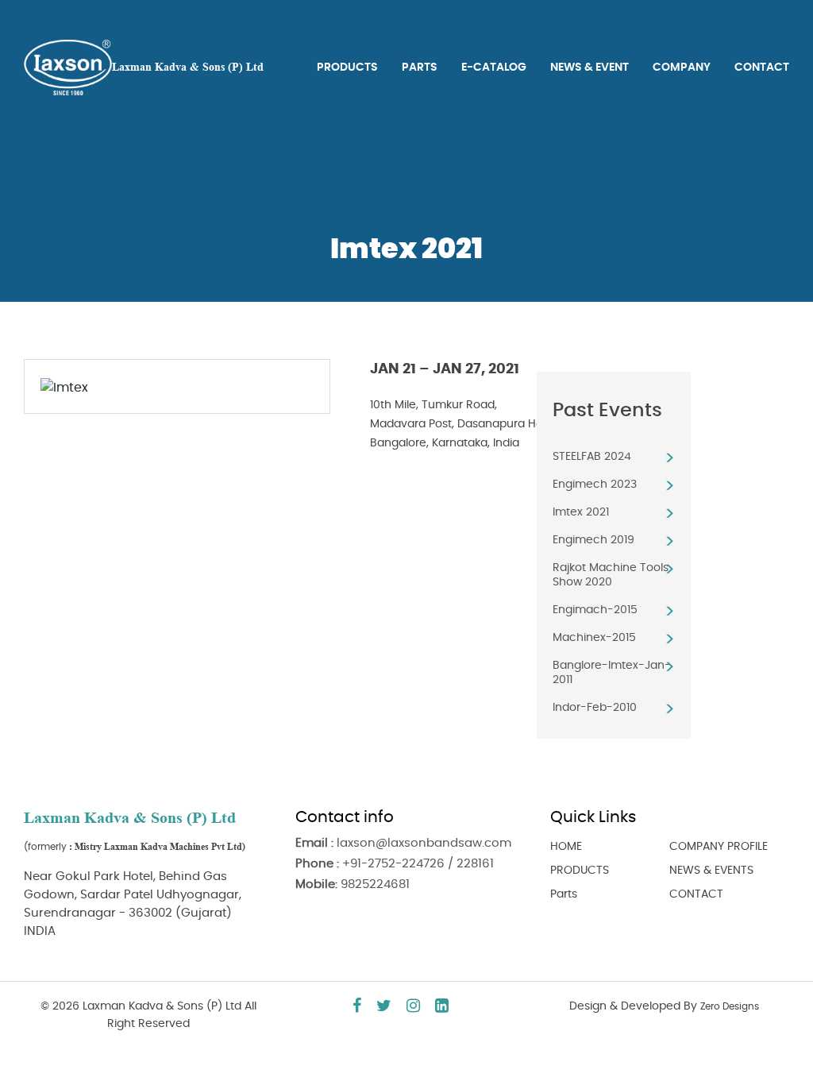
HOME (566, 846)
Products (347, 67)
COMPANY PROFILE (718, 846)
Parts (419, 67)
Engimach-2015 (595, 610)
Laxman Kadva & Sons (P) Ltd (188, 67)
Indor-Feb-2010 (595, 707)
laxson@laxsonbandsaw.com (424, 843)
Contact (761, 67)
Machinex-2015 (594, 637)
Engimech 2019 (593, 540)
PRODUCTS (579, 870)
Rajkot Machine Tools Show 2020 (611, 575)
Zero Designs (729, 1006)
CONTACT (696, 894)
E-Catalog (493, 67)
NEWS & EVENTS (711, 870)
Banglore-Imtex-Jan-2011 (612, 672)
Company (682, 67)
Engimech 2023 (595, 484)
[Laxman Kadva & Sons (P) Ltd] (68, 65)
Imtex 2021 (581, 512)
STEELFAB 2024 (592, 456)
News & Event (589, 67)
